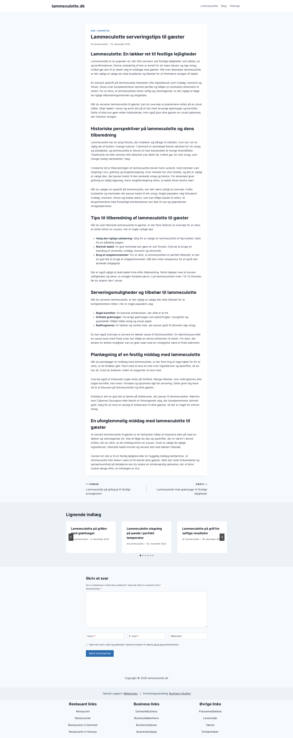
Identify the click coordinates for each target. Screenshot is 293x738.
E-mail (134, 636)
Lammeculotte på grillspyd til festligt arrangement (108, 489)
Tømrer (210, 725)
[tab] (140, 555)
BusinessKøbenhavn (146, 718)
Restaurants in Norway (83, 731)
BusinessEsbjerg (146, 731)
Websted (176, 636)
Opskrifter (103, 31)
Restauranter (83, 718)
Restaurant (83, 711)
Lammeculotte (209, 5)
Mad (93, 31)
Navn (91, 636)
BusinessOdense (146, 725)
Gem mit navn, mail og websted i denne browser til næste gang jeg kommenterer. (134, 644)
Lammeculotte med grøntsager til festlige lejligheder (182, 489)
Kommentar (94, 588)
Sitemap (235, 5)
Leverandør (210, 718)
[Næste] (222, 537)
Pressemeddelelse (210, 711)
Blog (223, 5)
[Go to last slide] (71, 537)
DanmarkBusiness (146, 711)
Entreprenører (210, 731)
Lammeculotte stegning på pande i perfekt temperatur (144, 533)
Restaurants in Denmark (83, 725)
